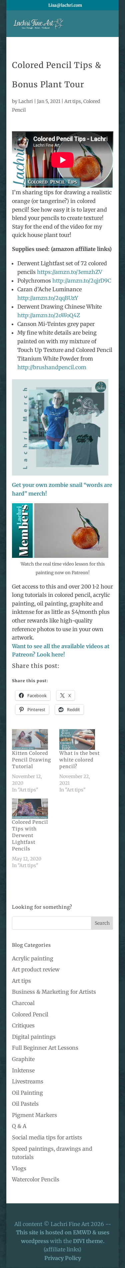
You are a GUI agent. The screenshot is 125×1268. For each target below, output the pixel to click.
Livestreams (27, 1081)
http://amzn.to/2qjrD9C (81, 280)
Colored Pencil (30, 1014)
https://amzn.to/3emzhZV (69, 272)
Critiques (23, 1025)
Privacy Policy (62, 1258)
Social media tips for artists (47, 1137)
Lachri (25, 101)
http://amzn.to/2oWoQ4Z (48, 315)
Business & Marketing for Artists (54, 991)
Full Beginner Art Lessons (45, 1047)
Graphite (23, 1059)
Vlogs (19, 1168)
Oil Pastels (25, 1103)
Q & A (19, 1126)
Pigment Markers (34, 1115)
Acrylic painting (32, 958)
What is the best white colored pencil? (79, 759)
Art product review (36, 969)
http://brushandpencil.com (51, 367)
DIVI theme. (88, 1241)
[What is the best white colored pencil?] (79, 739)
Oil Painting (27, 1092)
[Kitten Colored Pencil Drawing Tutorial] (32, 739)
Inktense (23, 1070)
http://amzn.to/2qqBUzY (47, 298)
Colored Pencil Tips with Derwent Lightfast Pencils (30, 835)
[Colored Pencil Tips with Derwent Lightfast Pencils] (32, 808)
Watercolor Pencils (35, 1179)
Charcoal (23, 1003)
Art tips (72, 101)
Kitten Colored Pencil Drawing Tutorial (31, 759)
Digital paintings (34, 1036)
